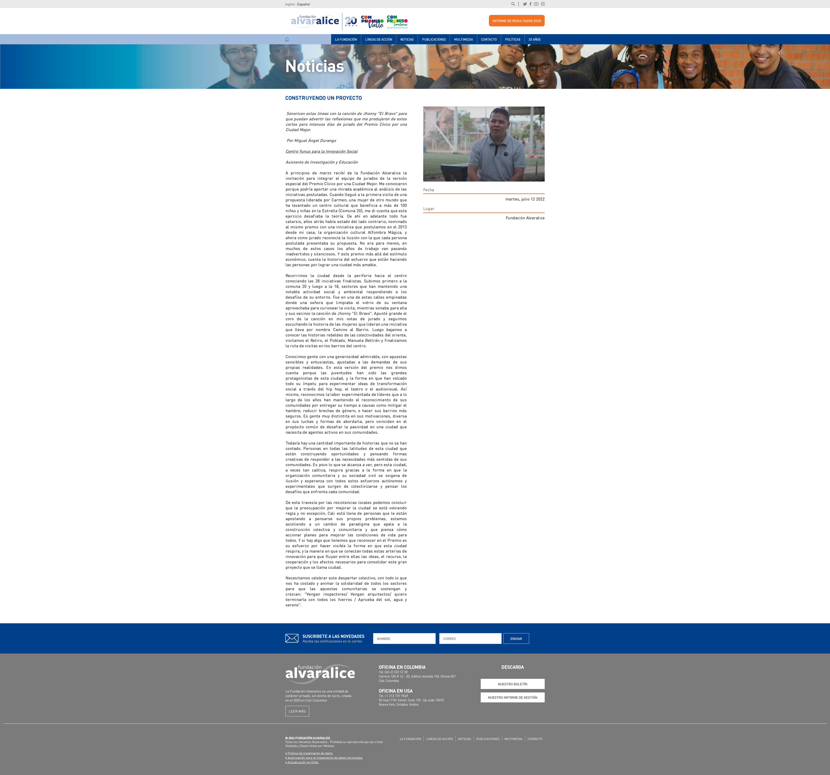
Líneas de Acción (378, 39)
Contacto (489, 39)
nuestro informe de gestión (512, 697)
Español (303, 4)
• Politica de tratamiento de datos (309, 753)
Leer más (297, 711)
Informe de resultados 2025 (516, 20)
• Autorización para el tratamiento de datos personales (324, 757)
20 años (535, 39)
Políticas (512, 39)
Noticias (407, 39)
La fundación (410, 739)
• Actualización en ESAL (302, 762)
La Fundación (346, 39)
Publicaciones (434, 39)
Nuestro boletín (512, 684)
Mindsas (328, 746)
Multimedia (463, 39)
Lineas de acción (439, 739)
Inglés (290, 4)
